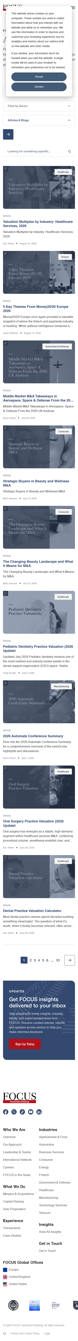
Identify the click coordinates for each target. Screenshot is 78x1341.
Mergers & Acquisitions (18, 1194)
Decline (39, 87)
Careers (8, 1167)
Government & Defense (54, 1182)
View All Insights (50, 1232)
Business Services (51, 1152)
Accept (39, 76)
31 (58, 960)
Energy (44, 1167)
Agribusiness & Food (53, 1137)
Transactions (11, 1228)
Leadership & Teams (17, 1152)
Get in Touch (47, 1251)
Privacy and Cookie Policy (25, 1333)
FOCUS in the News (16, 1175)
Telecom (44, 1213)
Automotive (46, 1144)
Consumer (46, 1160)
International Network (17, 1160)
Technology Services (53, 1205)
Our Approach (12, 1144)
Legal (47, 1333)
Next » (70, 960)
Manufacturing (48, 1198)
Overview (9, 1137)
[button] (39, 106)
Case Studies (12, 1235)
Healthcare (46, 1190)
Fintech (44, 1175)
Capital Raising (13, 1201)
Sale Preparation (14, 1209)
